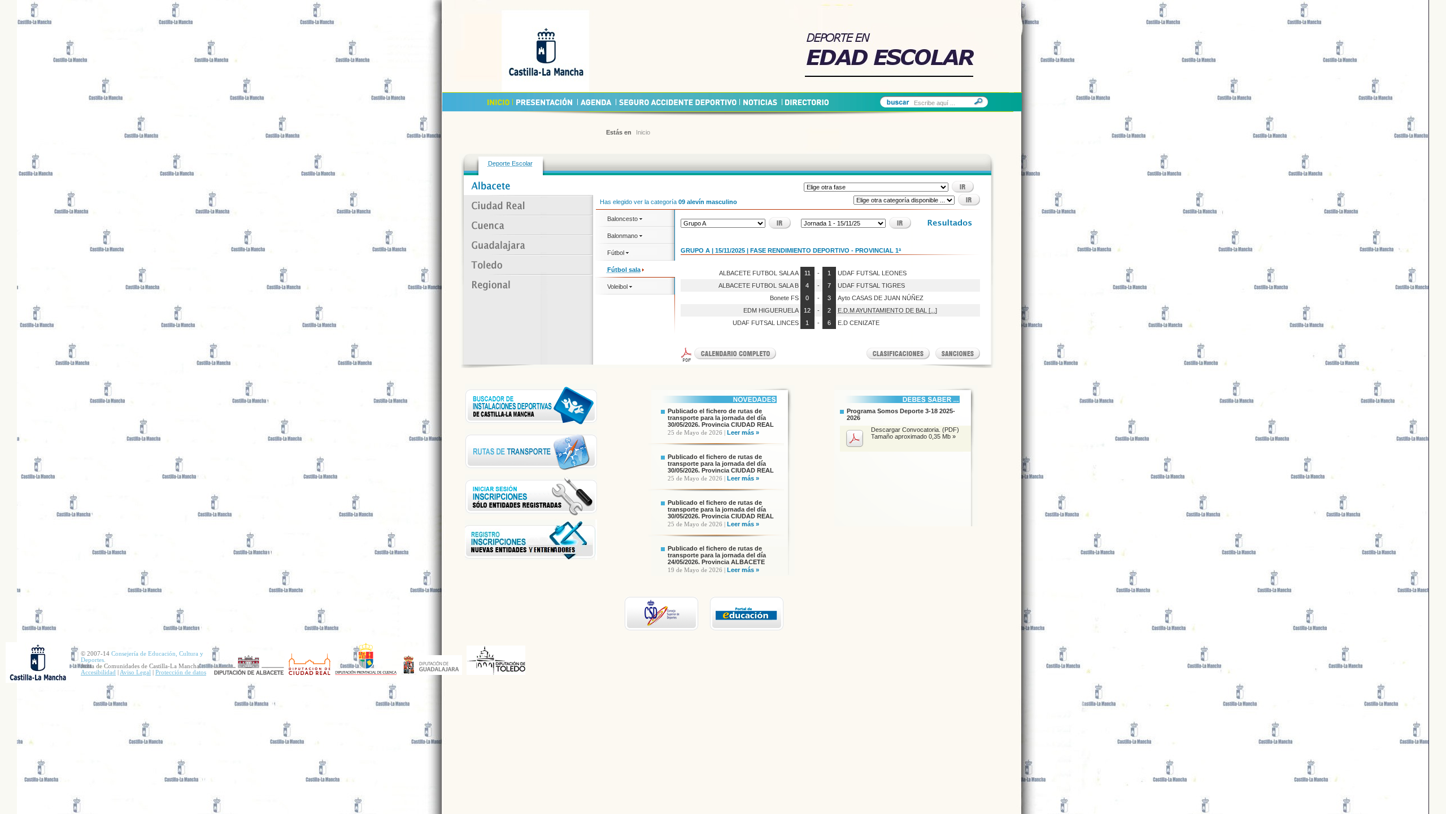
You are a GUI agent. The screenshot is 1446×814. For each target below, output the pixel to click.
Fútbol (616, 252)
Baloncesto (623, 218)
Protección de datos (180, 672)
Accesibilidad (98, 672)
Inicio (643, 132)
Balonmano (623, 235)
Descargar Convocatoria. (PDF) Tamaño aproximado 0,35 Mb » (915, 433)
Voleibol (618, 286)
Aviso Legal (135, 672)
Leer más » (743, 432)
